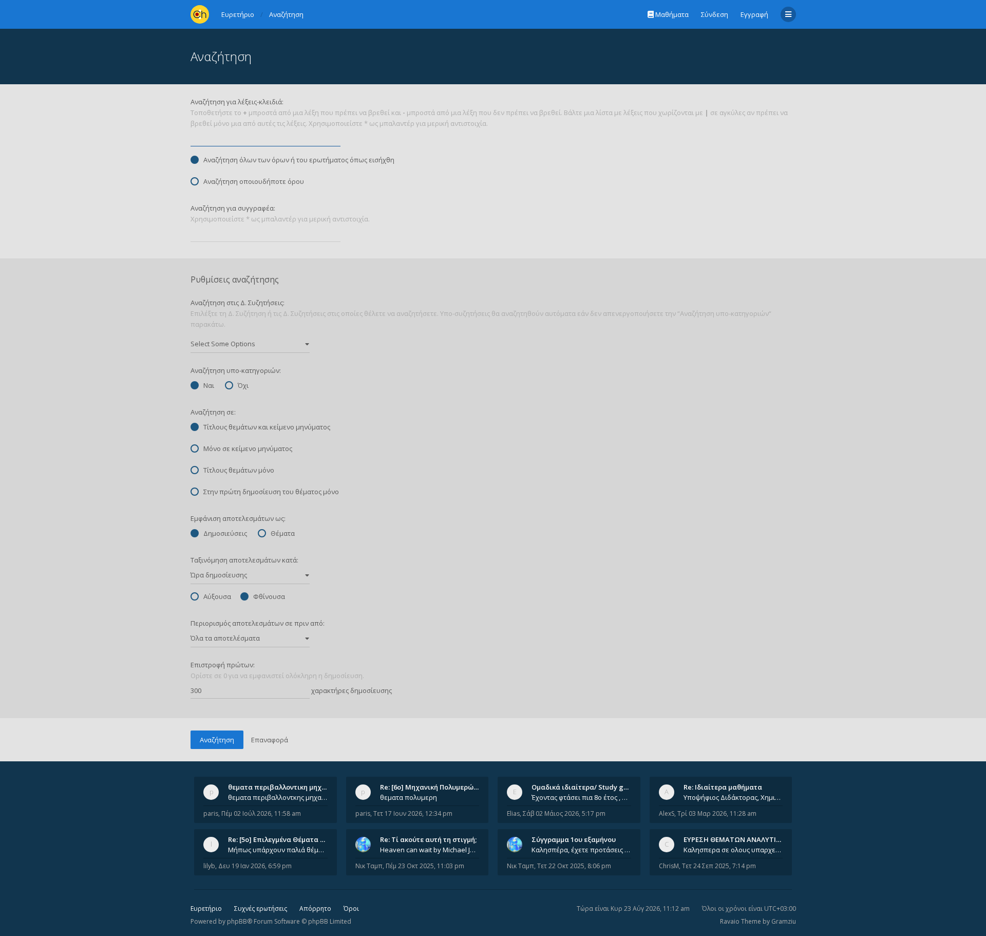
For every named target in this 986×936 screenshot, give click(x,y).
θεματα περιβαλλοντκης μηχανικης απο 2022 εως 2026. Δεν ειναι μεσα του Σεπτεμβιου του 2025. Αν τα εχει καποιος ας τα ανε (278, 797)
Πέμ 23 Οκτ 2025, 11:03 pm (425, 866)
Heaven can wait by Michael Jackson (430, 849)
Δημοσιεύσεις (225, 533)
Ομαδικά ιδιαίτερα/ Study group (585, 787)
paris (210, 813)
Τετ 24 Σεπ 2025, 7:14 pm (719, 866)
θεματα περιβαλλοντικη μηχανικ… (284, 787)
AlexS (666, 813)
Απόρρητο (315, 908)
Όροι (351, 908)
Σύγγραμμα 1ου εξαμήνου (574, 839)
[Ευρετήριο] (200, 14)
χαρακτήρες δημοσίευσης (351, 690)
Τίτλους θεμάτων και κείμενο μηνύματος (266, 427)
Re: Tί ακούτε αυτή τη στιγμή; (428, 839)
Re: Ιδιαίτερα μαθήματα (723, 787)
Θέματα (283, 533)
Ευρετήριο (206, 908)
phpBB (237, 921)
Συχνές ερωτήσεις (260, 908)
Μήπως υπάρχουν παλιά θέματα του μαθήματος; (278, 849)
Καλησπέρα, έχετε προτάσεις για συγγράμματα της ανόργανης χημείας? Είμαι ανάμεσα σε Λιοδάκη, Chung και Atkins (581, 849)
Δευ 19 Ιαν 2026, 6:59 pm (255, 866)
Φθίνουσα (269, 596)
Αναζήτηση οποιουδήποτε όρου (253, 181)
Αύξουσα (217, 596)
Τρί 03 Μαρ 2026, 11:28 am (716, 813)
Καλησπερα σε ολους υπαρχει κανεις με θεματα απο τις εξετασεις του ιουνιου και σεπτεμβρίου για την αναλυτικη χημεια (733, 849)
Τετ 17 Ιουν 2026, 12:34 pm (412, 813)
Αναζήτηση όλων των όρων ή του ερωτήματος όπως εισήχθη (298, 159)
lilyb (209, 866)
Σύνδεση (714, 14)
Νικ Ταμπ (369, 866)
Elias (513, 813)
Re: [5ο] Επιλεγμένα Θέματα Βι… (280, 839)
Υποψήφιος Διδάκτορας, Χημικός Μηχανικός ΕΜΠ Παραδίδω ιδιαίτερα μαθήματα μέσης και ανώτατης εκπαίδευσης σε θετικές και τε (733, 797)
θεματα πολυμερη (408, 797)
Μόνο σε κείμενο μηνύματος (247, 448)
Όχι (243, 385)
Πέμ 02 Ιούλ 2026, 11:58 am (261, 813)
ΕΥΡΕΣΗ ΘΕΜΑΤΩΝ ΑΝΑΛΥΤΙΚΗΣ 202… (745, 839)
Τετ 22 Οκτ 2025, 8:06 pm (574, 866)
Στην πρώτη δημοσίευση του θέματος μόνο (271, 491)
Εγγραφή (754, 14)
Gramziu (783, 921)
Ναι (208, 385)
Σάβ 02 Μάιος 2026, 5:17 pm (564, 813)
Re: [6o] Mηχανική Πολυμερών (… (433, 787)
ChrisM (669, 866)
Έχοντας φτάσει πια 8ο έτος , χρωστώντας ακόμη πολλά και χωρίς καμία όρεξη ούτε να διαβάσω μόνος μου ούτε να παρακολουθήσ (581, 797)
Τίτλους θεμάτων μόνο (238, 470)
